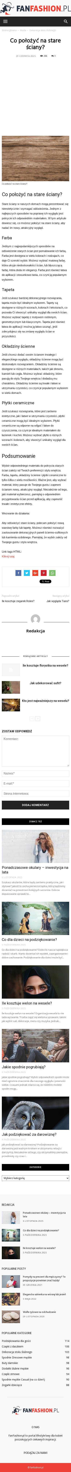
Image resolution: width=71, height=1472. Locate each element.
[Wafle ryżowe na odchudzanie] (11, 1316)
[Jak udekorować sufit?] (11, 687)
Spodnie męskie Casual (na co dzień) (23, 1379)
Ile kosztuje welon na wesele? (27, 1003)
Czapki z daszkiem (12, 1346)
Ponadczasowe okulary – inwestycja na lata (44, 1215)
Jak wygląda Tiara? (57, 601)
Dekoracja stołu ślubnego (17, 1352)
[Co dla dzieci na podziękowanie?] (35, 918)
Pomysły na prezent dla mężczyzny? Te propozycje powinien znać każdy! (44, 1279)
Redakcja (35, 630)
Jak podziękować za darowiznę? (29, 1134)
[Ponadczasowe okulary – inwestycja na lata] (35, 846)
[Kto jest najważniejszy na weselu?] (11, 705)
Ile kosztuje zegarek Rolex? (18, 601)
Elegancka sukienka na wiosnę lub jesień (44, 1294)
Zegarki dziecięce (12, 1385)
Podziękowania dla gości (16, 1341)
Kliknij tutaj (8, 556)
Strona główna (9, 30)
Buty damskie (10, 1363)
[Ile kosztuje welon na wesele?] (35, 982)
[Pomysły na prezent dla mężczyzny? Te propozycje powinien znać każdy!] (11, 1281)
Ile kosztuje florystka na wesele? (45, 665)
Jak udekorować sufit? (45, 683)
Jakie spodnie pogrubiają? (24, 1067)
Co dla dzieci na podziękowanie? (29, 939)
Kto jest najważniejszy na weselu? (45, 701)
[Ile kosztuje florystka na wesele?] (11, 669)
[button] (66, 21)
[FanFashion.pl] (35, 8)
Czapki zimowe (10, 1374)
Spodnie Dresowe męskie (17, 1357)
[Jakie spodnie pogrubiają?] (35, 1045)
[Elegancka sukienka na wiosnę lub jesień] (11, 1299)
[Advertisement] (35, 96)
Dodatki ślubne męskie (15, 1368)
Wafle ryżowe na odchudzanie (39, 1312)
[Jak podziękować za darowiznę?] (35, 1113)
